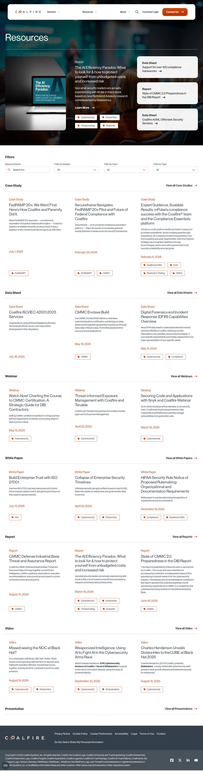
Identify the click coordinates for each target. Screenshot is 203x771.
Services (51, 11)
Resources (87, 11)
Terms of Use (147, 733)
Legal (134, 733)
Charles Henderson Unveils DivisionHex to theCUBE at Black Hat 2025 (167, 652)
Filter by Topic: (111, 164)
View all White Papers (179, 458)
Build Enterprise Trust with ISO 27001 (33, 479)
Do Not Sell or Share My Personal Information (79, 742)
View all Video (183, 628)
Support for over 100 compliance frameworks (161, 67)
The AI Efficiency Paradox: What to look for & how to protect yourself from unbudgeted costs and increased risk (100, 74)
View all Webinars (181, 376)
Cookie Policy (80, 733)
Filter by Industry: (63, 164)
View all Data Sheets (179, 293)
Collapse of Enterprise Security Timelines (100, 479)
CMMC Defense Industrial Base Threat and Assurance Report (34, 558)
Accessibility (121, 733)
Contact (161, 733)
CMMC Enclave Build (92, 312)
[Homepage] (28, 11)
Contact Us (172, 12)
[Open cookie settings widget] (5, 765)
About (123, 11)
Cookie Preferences (101, 733)
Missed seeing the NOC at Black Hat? (34, 650)
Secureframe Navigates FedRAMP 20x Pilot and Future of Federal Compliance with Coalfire (101, 212)
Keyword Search (13, 164)
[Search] (137, 12)
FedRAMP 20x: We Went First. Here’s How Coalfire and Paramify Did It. (35, 209)
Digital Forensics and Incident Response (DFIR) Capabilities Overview (164, 316)
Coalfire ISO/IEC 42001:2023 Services (32, 314)
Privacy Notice (62, 733)
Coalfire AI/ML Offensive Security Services (162, 119)
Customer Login (151, 11)
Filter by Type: (160, 164)
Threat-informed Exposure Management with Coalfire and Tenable (99, 400)
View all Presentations (178, 709)
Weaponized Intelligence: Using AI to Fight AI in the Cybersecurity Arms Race (101, 652)
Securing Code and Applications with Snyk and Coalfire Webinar (166, 398)
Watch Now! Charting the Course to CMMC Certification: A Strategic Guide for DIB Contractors (35, 402)
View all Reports (182, 537)
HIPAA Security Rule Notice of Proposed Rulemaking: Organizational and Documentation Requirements (165, 484)
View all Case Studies (179, 185)
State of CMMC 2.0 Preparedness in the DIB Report (164, 93)
